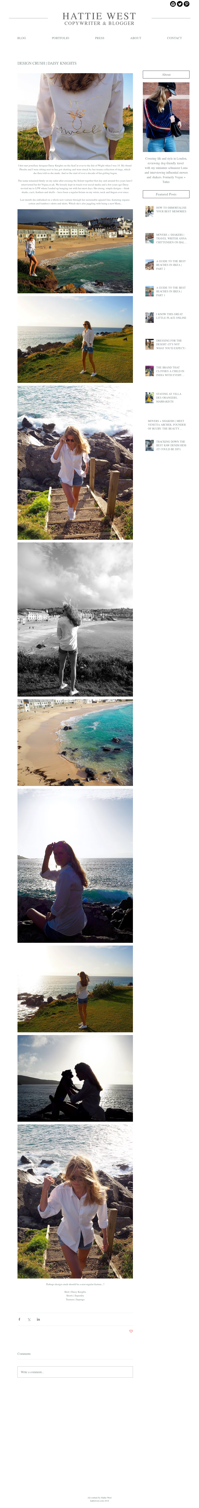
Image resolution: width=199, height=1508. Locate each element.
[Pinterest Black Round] (186, 4)
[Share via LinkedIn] (38, 1319)
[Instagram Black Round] (173, 4)
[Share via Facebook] (19, 1319)
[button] (166, 74)
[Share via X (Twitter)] (29, 1319)
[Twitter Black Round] (180, 4)
